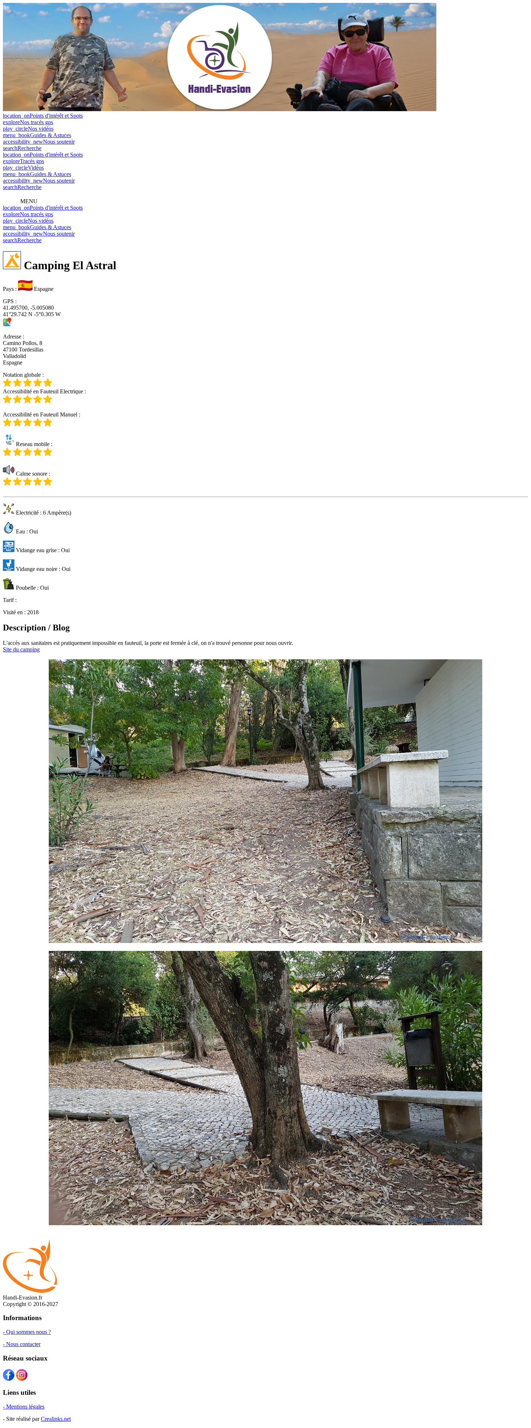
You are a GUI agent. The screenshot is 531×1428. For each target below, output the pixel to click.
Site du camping (21, 649)
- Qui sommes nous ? (27, 1332)
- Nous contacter (21, 1344)
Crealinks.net (56, 1419)
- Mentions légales (23, 1406)
